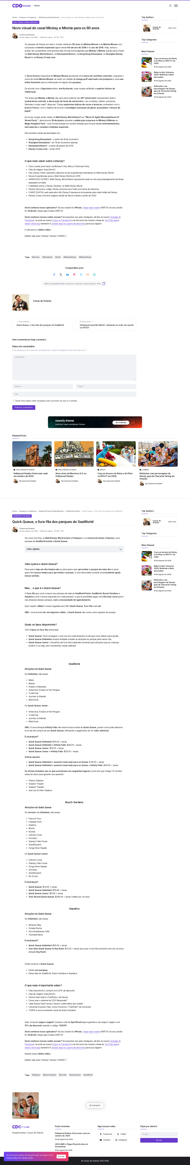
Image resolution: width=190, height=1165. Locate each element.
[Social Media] (105, 1134)
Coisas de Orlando (27, 35)
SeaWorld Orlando (73, 511)
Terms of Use (27, 1158)
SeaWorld (46, 973)
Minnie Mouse (85, 257)
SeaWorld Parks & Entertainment (51, 511)
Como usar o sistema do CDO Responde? (48, 1000)
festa (58, 257)
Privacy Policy (12, 1158)
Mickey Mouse (70, 257)
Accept (61, 1156)
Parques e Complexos (27, 17)
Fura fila (63, 1075)
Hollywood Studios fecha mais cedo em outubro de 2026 (31, 474)
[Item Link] (147, 62)
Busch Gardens (59, 973)
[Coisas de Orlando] (21, 5)
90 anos (36, 257)
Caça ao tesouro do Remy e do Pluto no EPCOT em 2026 (165, 60)
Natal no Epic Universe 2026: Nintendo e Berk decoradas (164, 74)
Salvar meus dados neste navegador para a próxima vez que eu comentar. (46, 401)
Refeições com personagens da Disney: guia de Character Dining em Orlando (165, 89)
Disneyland (48, 257)
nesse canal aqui (32, 223)
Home (14, 17)
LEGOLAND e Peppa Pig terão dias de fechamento (71, 1145)
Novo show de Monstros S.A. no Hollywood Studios (71, 474)
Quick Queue (76, 1075)
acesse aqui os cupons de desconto (68, 223)
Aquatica (73, 973)
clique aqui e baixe (91, 207)
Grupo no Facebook (61, 220)
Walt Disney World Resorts (49, 17)
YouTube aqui (111, 220)
